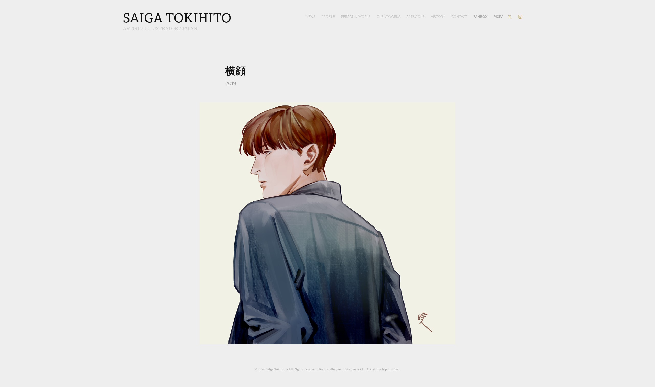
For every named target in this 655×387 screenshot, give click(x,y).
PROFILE (328, 16)
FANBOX (480, 16)
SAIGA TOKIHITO (177, 18)
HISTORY (438, 16)
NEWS (310, 16)
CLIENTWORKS (388, 16)
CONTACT (459, 16)
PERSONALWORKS (355, 16)
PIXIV (498, 16)
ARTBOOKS (415, 16)
